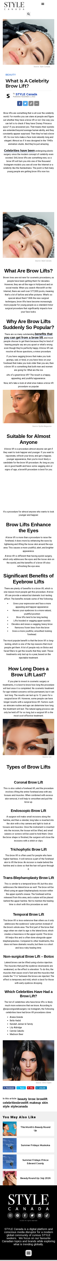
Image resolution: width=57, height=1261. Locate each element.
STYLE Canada (26, 94)
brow (31, 1099)
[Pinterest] (18, 1215)
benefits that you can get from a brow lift (28, 335)
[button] (43, 4)
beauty (22, 1099)
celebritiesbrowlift (15, 1102)
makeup (35, 1102)
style (6, 1106)
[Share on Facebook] (19, 103)
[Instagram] (10, 1215)
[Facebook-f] (25, 1215)
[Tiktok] (47, 1215)
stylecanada (19, 1106)
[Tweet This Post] (25, 103)
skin (45, 1102)
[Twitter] (32, 1215)
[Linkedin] (40, 1215)
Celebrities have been (19, 150)
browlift (42, 1099)
